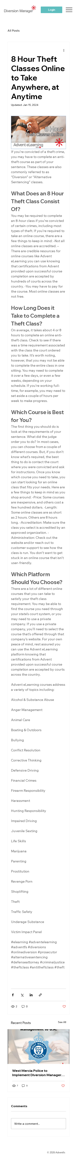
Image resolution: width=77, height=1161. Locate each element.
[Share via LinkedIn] (31, 995)
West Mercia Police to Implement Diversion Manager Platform (36, 1072)
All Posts (13, 30)
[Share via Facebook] (13, 995)
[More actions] (63, 50)
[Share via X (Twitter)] (22, 995)
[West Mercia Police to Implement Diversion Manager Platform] (39, 1046)
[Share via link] (40, 995)
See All (62, 1022)
